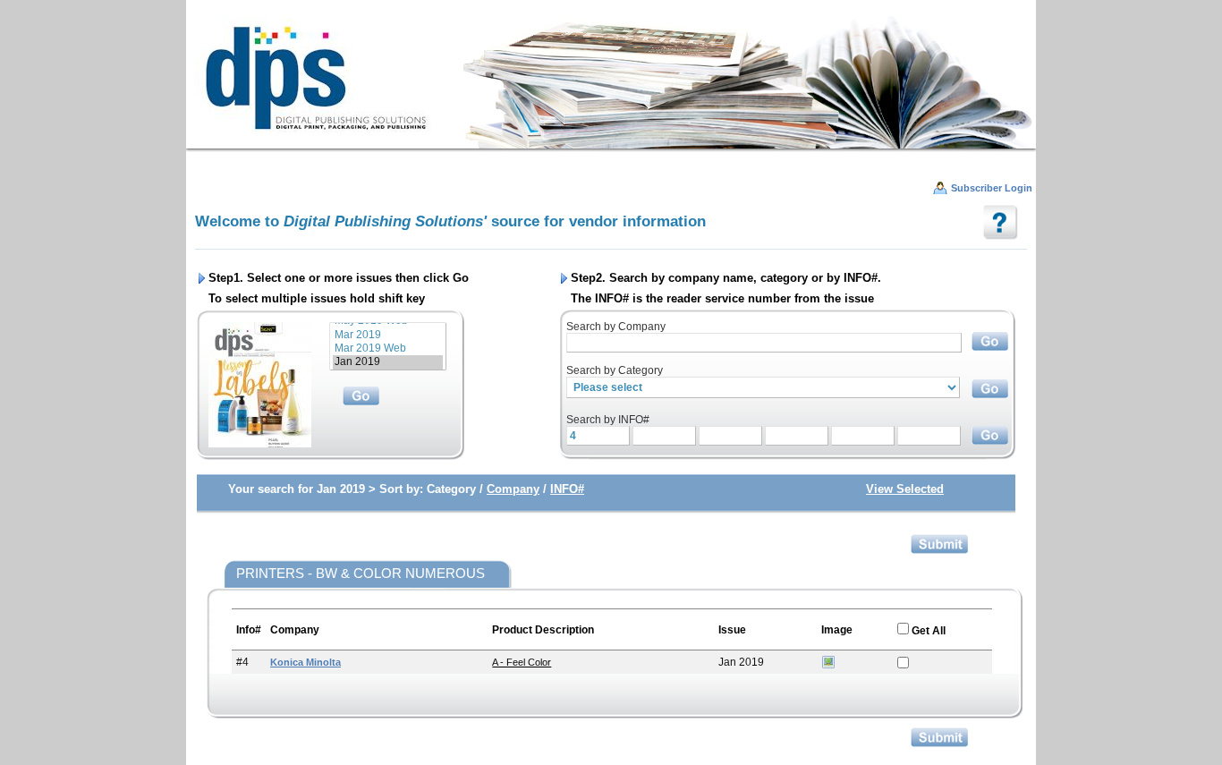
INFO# (567, 489)
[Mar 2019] (388, 335)
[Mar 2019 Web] (388, 348)
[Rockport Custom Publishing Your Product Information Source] (611, 81)
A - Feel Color (521, 662)
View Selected (905, 489)
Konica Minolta (305, 662)
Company (513, 489)
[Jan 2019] (388, 362)
